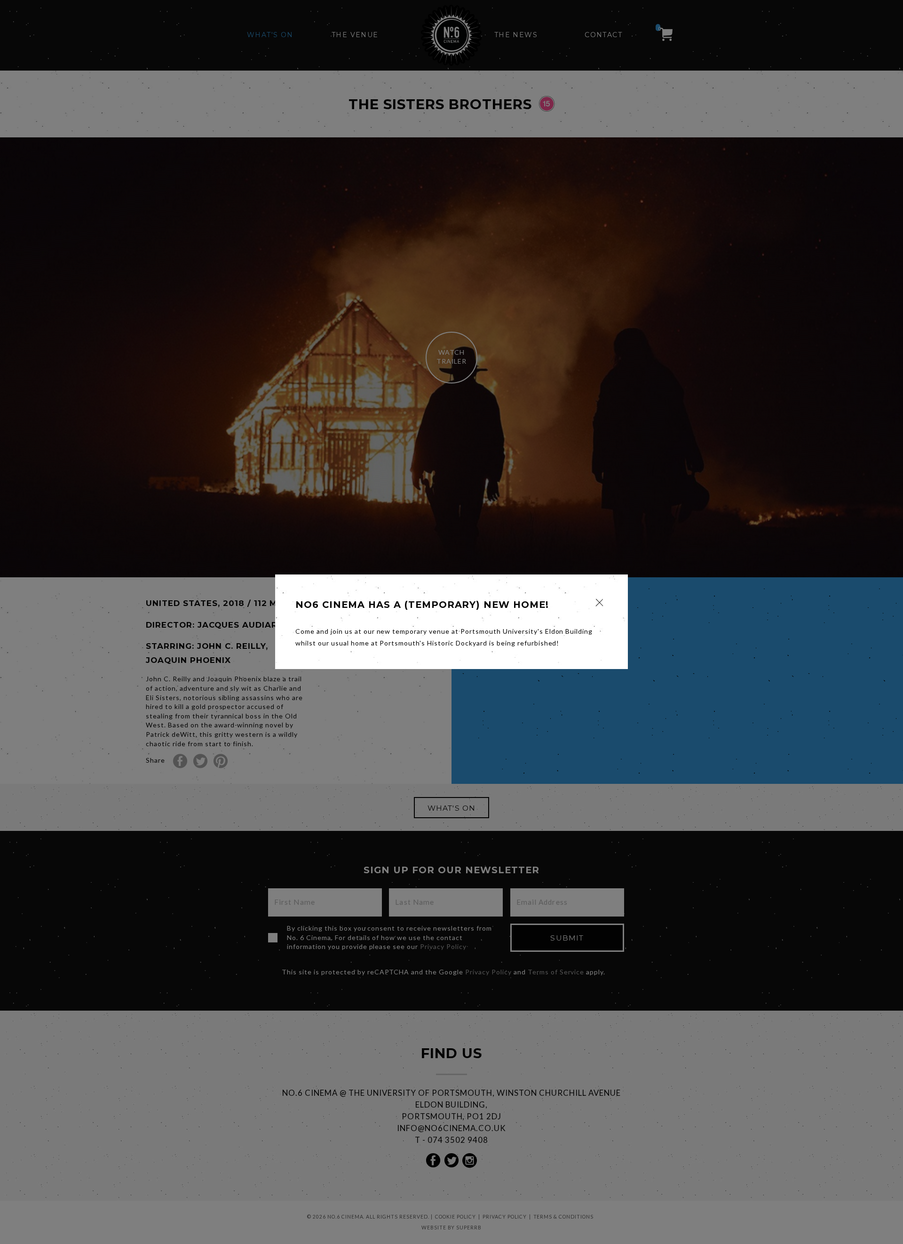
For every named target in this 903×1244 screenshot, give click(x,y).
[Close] (599, 602)
